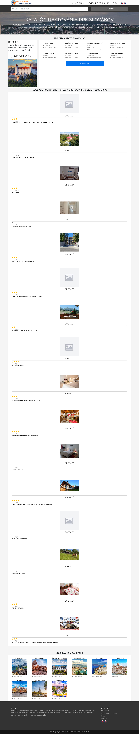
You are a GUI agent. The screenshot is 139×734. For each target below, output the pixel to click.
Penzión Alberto (19, 608)
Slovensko (13, 42)
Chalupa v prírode (19, 539)
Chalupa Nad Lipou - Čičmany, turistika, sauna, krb (32, 504)
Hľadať (110, 9)
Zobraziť (69, 116)
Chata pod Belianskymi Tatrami (24, 331)
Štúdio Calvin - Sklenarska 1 (23, 261)
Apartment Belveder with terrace (26, 400)
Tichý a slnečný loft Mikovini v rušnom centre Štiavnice (35, 643)
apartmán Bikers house (21, 226)
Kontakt (104, 719)
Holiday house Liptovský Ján (23, 157)
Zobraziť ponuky (22, 56)
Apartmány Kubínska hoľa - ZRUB (25, 435)
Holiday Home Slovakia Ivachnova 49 (27, 296)
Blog (115, 3)
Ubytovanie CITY (18, 470)
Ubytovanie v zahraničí (98, 3)
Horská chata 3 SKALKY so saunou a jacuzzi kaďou (32, 123)
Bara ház (15, 192)
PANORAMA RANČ (18, 573)
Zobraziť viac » (85, 64)
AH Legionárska (18, 366)
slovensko (77, 3)
